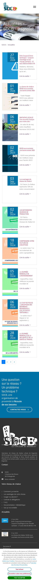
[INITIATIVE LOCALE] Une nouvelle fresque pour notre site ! (27, 119)
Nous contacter (10, 479)
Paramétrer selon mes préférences (19, 573)
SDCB (4, 45)
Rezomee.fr (7, 546)
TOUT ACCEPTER (19, 578)
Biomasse (6, 548)
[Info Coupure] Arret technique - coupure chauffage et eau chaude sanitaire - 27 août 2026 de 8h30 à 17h (27, 59)
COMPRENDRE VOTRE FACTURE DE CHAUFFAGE (27, 243)
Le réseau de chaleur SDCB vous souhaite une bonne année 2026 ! (22, 536)
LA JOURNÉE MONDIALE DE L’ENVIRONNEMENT (26, 274)
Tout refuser (19, 569)
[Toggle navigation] (34, 7)
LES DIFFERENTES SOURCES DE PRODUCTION (26, 212)
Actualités (11, 45)
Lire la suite (24, 76)
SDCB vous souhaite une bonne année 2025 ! (27, 150)
